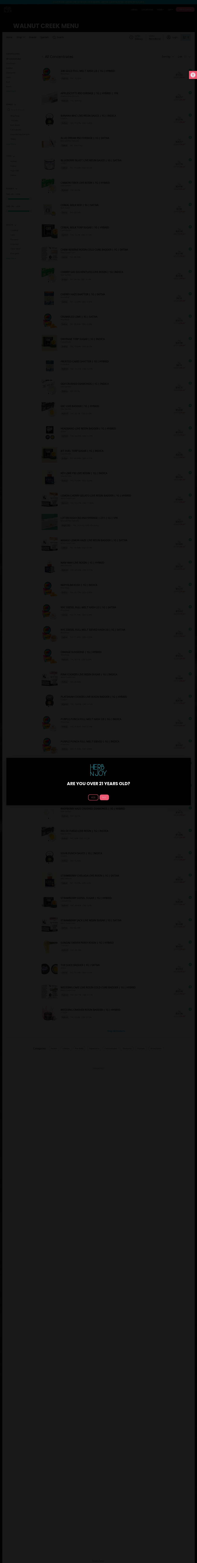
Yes (93, 797)
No (104, 797)
